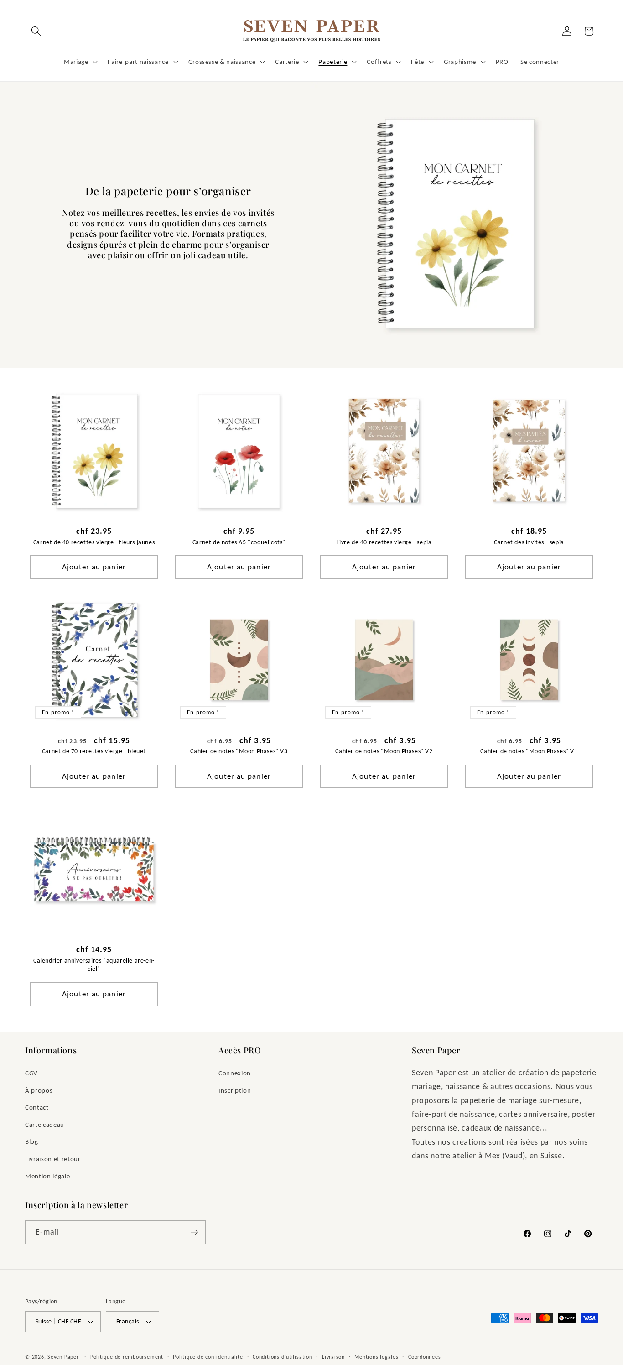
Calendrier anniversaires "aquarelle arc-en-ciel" (94, 965)
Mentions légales (376, 1356)
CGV (31, 1072)
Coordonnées (424, 1356)
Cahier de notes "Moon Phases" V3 (238, 751)
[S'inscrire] (194, 1232)
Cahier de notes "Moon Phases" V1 (528, 751)
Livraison (333, 1356)
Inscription (234, 1090)
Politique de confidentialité (208, 1356)
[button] (36, 31)
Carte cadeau (44, 1124)
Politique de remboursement (126, 1356)
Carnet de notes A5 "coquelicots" (239, 542)
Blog (31, 1141)
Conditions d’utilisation (282, 1356)
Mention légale (47, 1176)
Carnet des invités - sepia (529, 542)
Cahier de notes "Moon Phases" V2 (383, 751)
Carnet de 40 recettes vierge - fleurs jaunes (94, 542)
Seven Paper (62, 1356)
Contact (37, 1107)
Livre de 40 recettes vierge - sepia (384, 542)
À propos (38, 1090)
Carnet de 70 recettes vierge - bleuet (94, 751)
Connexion (234, 1072)
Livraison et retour (53, 1158)
